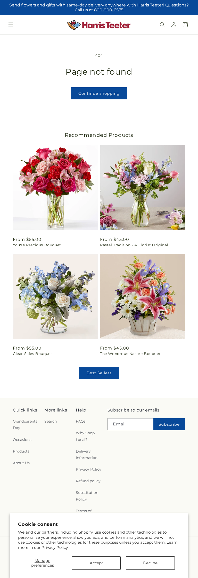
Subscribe (169, 424)
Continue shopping (99, 93)
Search (50, 421)
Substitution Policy (87, 495)
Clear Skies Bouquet (32, 353)
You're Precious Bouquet (37, 245)
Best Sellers (99, 372)
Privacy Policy (55, 547)
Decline (150, 562)
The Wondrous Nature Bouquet (130, 353)
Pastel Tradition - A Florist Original (134, 245)
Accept (96, 562)
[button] (10, 24)
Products (21, 451)
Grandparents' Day (25, 424)
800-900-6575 (108, 9)
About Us (21, 463)
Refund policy (88, 481)
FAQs (81, 421)
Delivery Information (86, 454)
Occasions (22, 439)
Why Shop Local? (85, 436)
